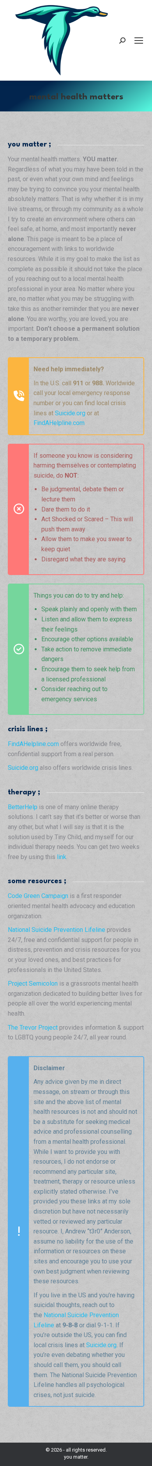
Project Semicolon (33, 983)
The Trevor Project (33, 1027)
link (61, 857)
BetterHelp (22, 807)
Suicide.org (70, 413)
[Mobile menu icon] (138, 40)
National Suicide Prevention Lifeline (56, 929)
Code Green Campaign (38, 896)
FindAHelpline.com (59, 423)
